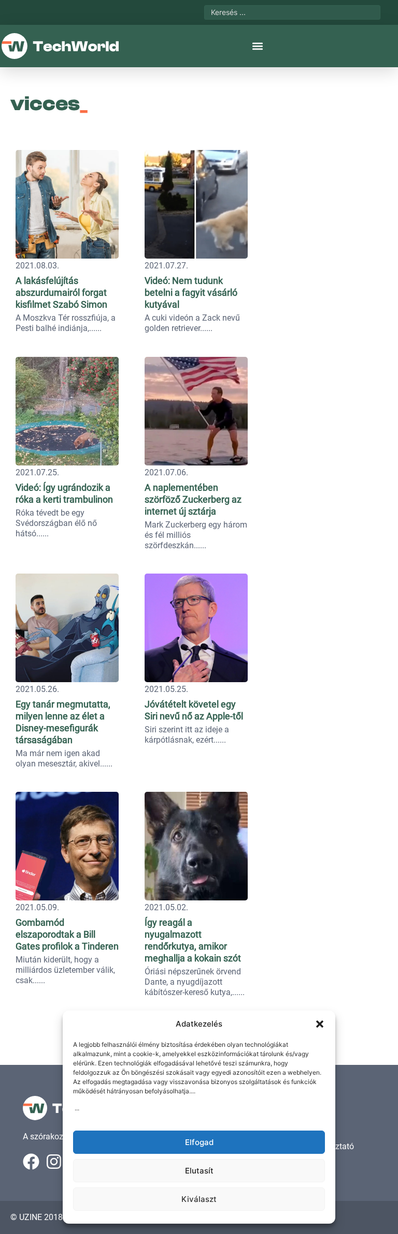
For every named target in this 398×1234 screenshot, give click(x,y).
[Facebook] (31, 1161)
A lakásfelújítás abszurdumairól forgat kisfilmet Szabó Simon (61, 292)
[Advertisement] (325, 209)
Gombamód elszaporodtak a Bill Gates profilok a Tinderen (67, 934)
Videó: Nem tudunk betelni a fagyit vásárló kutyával (191, 292)
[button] (320, 1024)
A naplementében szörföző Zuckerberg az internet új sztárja (193, 499)
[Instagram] (54, 1161)
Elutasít (199, 1171)
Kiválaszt (199, 1199)
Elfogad (199, 1142)
